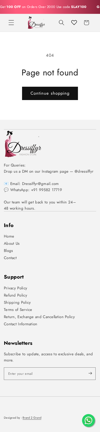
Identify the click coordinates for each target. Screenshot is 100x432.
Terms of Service (18, 309)
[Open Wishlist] (74, 22)
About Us (11, 243)
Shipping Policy (17, 302)
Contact (10, 258)
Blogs (8, 250)
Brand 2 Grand (32, 418)
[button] (11, 22)
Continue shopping (50, 93)
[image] (23, 144)
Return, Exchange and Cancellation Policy (39, 317)
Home (9, 236)
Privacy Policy (15, 288)
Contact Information (20, 324)
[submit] (85, 374)
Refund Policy (15, 295)
